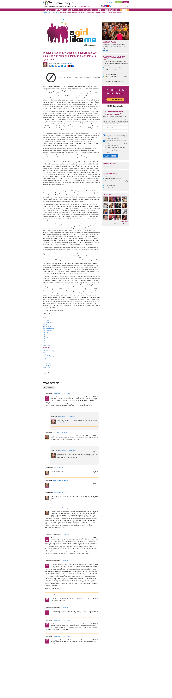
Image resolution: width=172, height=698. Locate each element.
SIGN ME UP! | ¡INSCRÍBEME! (110, 156)
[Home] (67, 2)
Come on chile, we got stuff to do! (113, 178)
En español (98, 10)
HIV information (47, 331)
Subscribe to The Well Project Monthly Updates (116, 135)
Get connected (110, 2)
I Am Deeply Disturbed (110, 74)
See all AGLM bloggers (121, 223)
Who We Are (48, 10)
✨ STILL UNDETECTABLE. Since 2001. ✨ (115, 81)
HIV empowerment (48, 328)
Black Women (108, 176)
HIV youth (46, 343)
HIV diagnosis (47, 363)
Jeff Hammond (57, 393)
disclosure (46, 359)
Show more (124, 221)
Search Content (128, 6)
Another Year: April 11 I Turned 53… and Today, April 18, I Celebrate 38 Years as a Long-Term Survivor (116, 70)
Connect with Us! (111, 10)
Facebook (101, 6)
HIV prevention (47, 335)
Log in (118, 2)
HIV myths (46, 333)
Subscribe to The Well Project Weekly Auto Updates (115, 141)
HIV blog (45, 324)
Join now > (106, 51)
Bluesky (110, 6)
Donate (124, 10)
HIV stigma (46, 337)
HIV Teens (46, 339)
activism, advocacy (48, 351)
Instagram (103, 6)
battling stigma (47, 355)
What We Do (59, 10)
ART (44, 353)
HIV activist (46, 320)
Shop (125, 2)
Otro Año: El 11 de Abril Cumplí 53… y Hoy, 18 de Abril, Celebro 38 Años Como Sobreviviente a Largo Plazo (116, 63)
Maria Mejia (46, 345)
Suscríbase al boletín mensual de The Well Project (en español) (115, 148)
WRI (79, 10)
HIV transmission (48, 341)
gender (45, 361)
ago (67, 393)
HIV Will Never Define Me (111, 185)
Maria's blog (46, 367)
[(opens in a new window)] (51, 77)
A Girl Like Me (70, 10)
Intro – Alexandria (109, 188)
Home (45, 13)
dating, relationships (49, 357)
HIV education (47, 326)
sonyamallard (56, 432)
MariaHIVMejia (68, 63)
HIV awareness (47, 322)
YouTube (108, 6)
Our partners (87, 10)
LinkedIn (106, 6)
